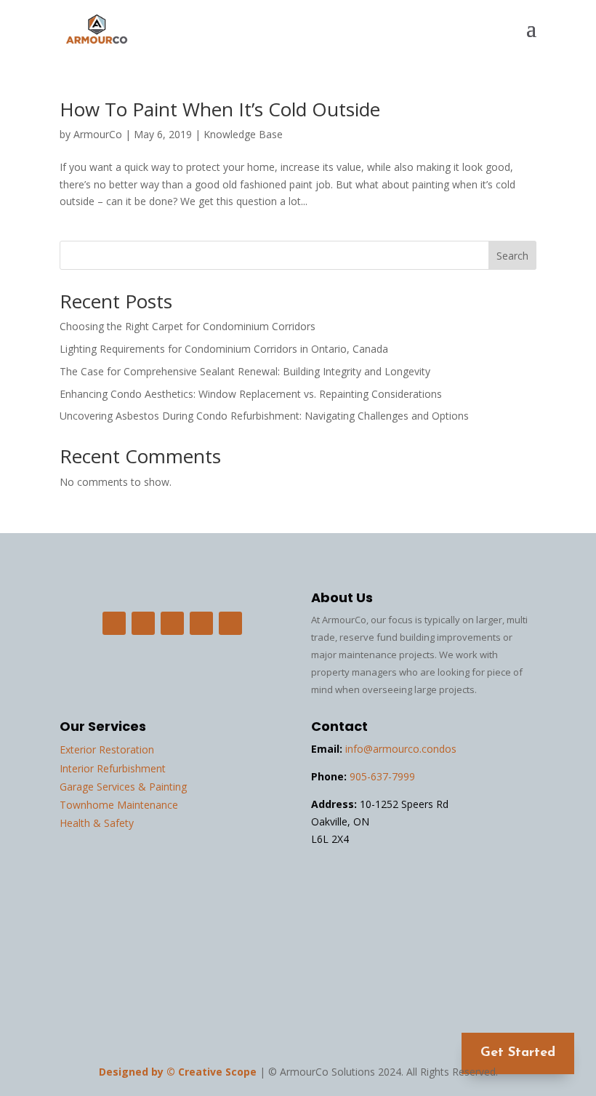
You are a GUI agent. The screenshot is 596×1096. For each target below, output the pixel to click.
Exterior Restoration (107, 749)
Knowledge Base (243, 134)
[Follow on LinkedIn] (172, 623)
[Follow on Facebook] (114, 623)
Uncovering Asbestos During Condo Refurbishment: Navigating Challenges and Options (266, 416)
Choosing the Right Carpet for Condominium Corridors (189, 326)
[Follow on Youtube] (230, 623)
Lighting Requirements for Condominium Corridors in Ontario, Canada (224, 349)
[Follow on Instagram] (143, 623)
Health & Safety (97, 823)
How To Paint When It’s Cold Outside (220, 109)
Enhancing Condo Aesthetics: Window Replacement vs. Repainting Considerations (252, 394)
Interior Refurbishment (113, 768)
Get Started (517, 1053)
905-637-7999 (382, 776)
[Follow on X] (201, 623)
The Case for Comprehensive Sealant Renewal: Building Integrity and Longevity (246, 371)
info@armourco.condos (400, 749)
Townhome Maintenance (119, 805)
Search (512, 256)
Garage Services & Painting (123, 786)
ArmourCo (97, 134)
